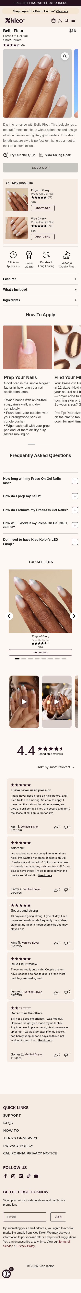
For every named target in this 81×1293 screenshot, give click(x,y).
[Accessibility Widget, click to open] (6, 1273)
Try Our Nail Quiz (20, 155)
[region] (40, 213)
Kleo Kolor (46, 1266)
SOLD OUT (40, 168)
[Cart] (53, 20)
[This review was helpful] (56, 827)
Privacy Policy (18, 1146)
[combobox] (55, 767)
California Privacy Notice (30, 1153)
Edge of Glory (40, 190)
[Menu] (73, 20)
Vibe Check (38, 218)
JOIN (58, 1217)
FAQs (8, 1123)
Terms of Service (20, 1138)
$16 (33, 202)
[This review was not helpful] (66, 827)
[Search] (66, 20)
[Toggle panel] (75, 481)
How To (11, 1131)
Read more (45, 875)
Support (12, 1115)
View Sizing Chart (58, 155)
